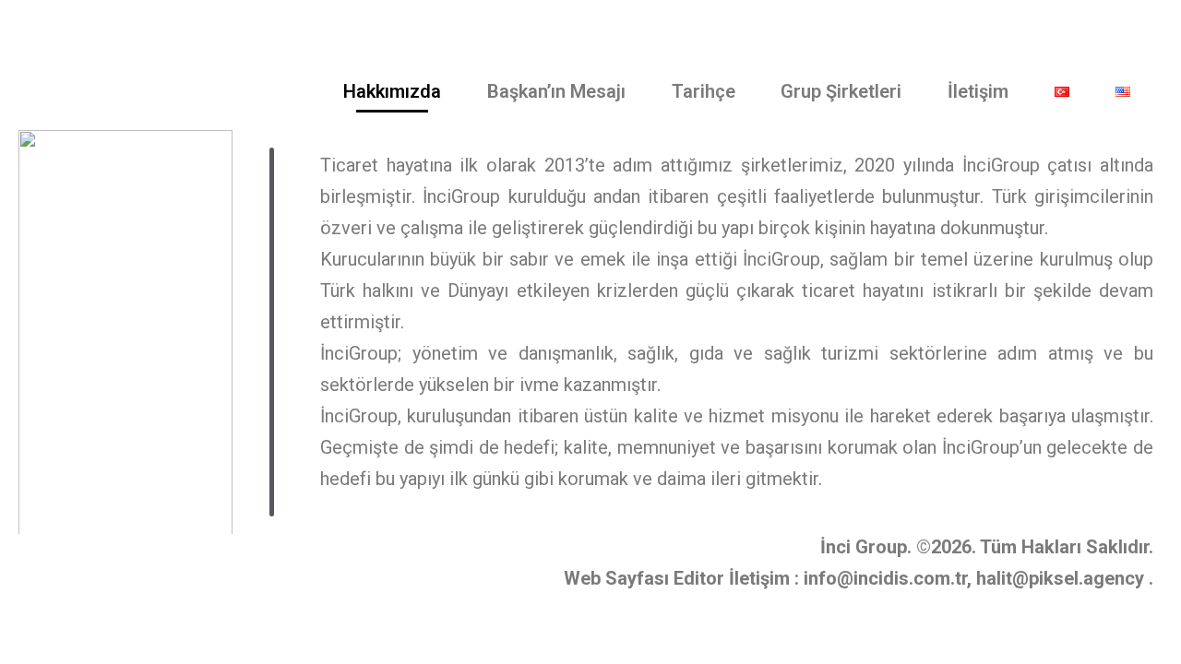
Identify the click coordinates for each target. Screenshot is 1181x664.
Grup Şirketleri (841, 91)
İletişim (978, 91)
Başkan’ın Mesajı (556, 91)
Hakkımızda (392, 91)
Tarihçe (703, 91)
